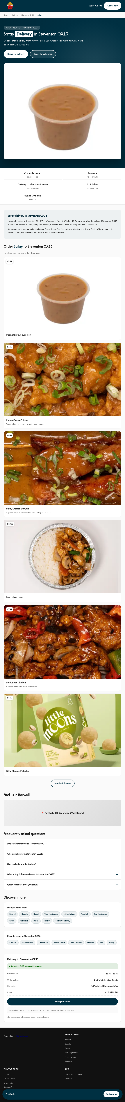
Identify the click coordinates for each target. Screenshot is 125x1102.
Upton (11, 920)
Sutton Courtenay (62, 920)
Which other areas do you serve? (22, 884)
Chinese (12, 942)
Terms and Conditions (73, 1074)
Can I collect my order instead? (21, 864)
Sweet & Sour (59, 942)
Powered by (8, 1036)
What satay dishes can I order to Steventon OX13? (31, 874)
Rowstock (84, 914)
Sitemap (68, 1078)
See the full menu (62, 783)
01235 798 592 (95, 5)
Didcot (36, 914)
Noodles (90, 942)
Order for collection (43, 54)
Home (6, 15)
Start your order (62, 1001)
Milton (36, 920)
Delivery (15, 15)
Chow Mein (43, 942)
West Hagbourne (51, 914)
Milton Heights (69, 914)
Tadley (47, 920)
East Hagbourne (100, 914)
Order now (112, 5)
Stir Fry (111, 942)
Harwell (12, 914)
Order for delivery (15, 54)
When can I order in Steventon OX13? (25, 853)
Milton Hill (24, 920)
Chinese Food (27, 942)
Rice (101, 942)
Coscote (24, 914)
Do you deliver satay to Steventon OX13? (26, 843)
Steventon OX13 (27, 15)
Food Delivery (76, 942)
